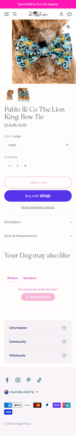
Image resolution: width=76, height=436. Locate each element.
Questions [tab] (30, 279)
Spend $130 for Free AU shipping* (38, 4)
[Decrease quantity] (9, 165)
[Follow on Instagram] (18, 380)
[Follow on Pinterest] (28, 380)
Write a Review (42, 298)
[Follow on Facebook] (7, 380)
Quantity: (11, 157)
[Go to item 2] (24, 94)
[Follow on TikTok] (39, 380)
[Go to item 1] (10, 94)
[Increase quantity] (25, 165)
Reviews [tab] (12, 279)
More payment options (38, 207)
